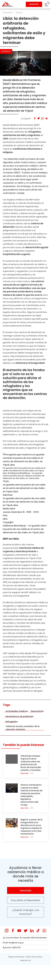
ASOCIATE (34, 4)
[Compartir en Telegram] (46, 118)
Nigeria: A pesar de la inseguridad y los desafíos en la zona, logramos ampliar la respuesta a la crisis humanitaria (31, 826)
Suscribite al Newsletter (25, 900)
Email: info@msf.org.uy (13, 942)
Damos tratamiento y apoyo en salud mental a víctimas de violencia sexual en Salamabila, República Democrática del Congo (31, 794)
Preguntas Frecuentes (16, 957)
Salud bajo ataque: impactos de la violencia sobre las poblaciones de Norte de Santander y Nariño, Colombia (31, 763)
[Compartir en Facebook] (35, 118)
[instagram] (6, 930)
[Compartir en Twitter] (38, 118)
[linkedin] (32, 930)
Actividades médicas (17, 711)
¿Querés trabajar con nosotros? (25, 912)
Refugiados (12, 721)
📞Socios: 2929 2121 (12, 947)
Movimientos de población (20, 716)
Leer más (24, 773)
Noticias (19, 12)
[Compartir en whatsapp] (42, 118)
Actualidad (7, 12)
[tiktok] (38, 930)
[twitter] (25, 930)
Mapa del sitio (25, 960)
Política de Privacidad (34, 957)
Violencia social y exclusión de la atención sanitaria (23, 728)
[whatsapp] (44, 930)
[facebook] (13, 930)
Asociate (25, 890)
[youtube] (19, 930)
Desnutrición (37, 711)
